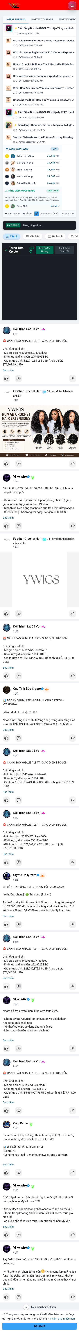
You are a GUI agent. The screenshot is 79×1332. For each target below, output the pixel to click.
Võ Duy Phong (25, 176)
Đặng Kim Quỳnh (26, 183)
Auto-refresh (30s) (49, 213)
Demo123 (22, 206)
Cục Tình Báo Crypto (27, 688)
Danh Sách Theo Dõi (64, 250)
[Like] (39, 379)
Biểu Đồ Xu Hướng (44, 250)
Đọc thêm (8, 370)
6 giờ (15, 942)
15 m (15, 547)
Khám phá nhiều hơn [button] (62, 1318)
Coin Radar (20, 1123)
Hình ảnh (57, 236)
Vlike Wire (20, 476)
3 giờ (15, 631)
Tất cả (13, 236)
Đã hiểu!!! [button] (39, 1326)
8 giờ (15, 1066)
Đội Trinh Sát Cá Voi (26, 329)
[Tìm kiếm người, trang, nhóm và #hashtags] (72, 5)
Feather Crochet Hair (27, 391)
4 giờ (15, 755)
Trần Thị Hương (25, 156)
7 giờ (15, 1004)
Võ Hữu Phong (25, 162)
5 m (15, 334)
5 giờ (15, 817)
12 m (15, 400)
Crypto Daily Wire (24, 875)
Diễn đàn (29, 213)
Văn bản (34, 236)
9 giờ (15, 1128)
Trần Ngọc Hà (24, 169)
